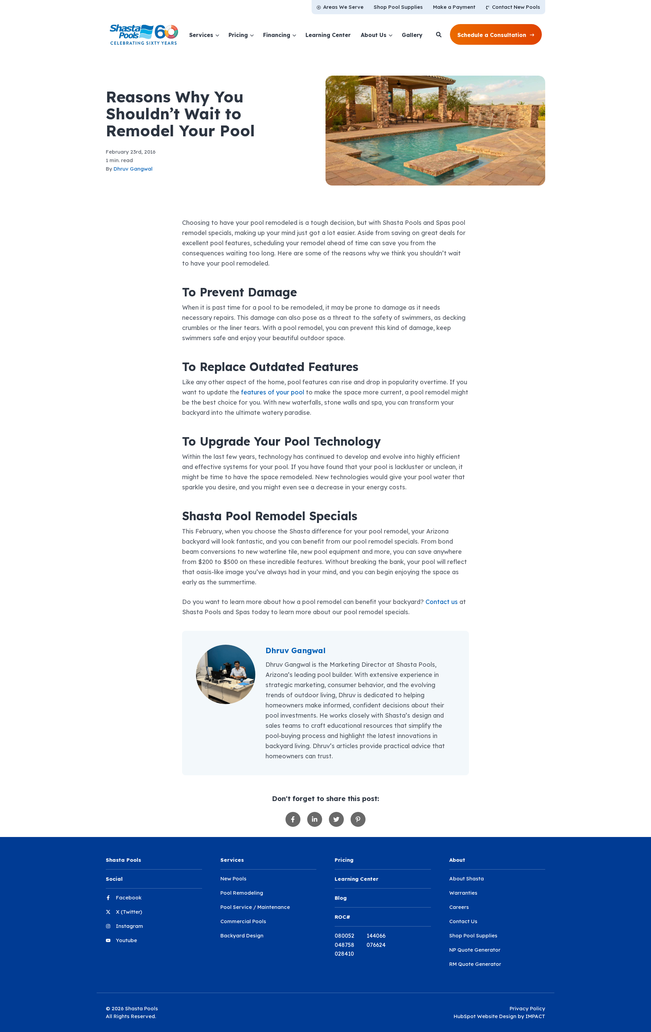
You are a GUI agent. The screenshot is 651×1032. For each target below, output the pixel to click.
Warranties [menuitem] (463, 893)
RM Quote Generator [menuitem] (475, 964)
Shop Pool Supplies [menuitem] (473, 935)
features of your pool (272, 392)
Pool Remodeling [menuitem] (241, 893)
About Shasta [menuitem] (466, 878)
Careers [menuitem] (459, 907)
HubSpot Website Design (485, 1016)
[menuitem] (340, 7)
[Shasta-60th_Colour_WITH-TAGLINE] (144, 35)
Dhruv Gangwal (133, 168)
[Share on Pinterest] (358, 819)
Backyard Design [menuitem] (241, 935)
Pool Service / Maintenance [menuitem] (255, 907)
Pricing (238, 35)
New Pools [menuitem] (233, 878)
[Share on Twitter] (336, 819)
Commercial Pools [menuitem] (243, 921)
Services (201, 35)
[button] (496, 34)
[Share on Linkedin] (314, 819)
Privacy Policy (527, 1008)
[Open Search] (439, 34)
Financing (276, 35)
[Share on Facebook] (292, 819)
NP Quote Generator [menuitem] (474, 950)
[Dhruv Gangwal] (225, 674)
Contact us (442, 602)
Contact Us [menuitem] (463, 921)
